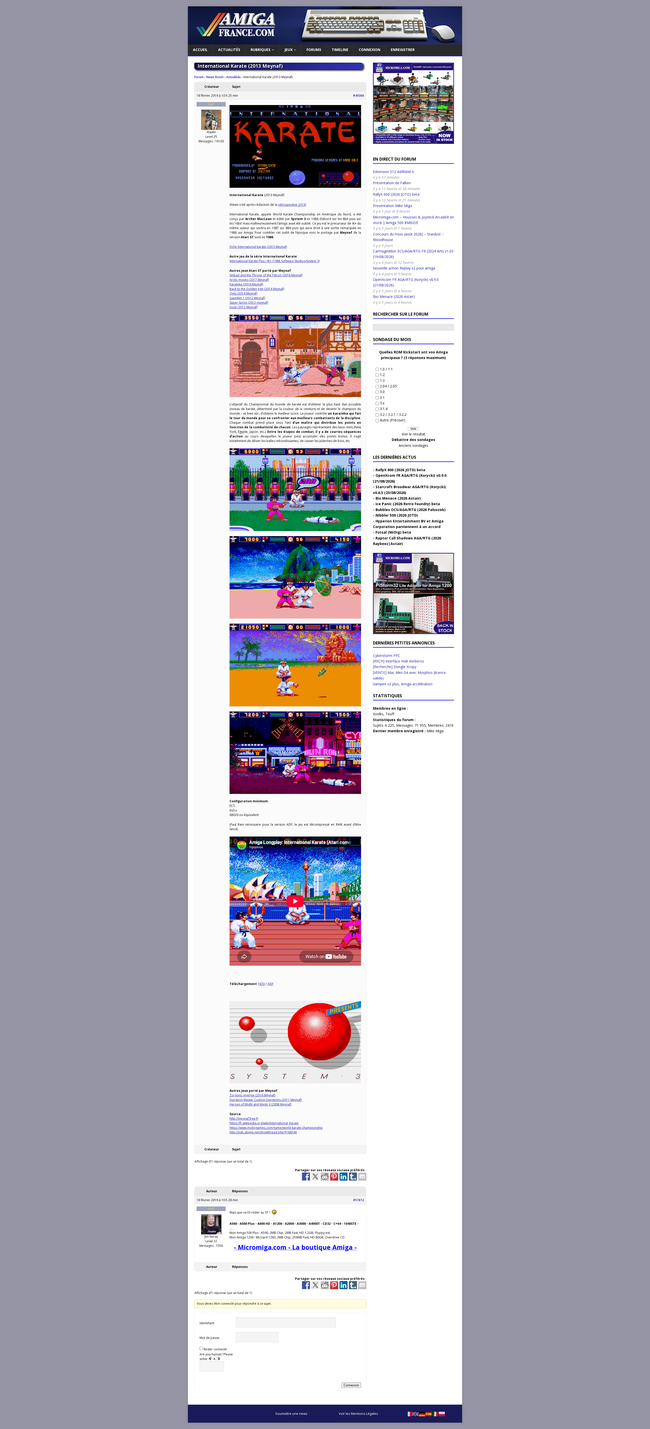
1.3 (382, 380)
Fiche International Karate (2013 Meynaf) (258, 247)
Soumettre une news (291, 1413)
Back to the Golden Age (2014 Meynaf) (257, 289)
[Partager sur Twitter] (315, 1176)
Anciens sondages (413, 445)
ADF (270, 984)
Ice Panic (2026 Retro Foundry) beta (408, 503)
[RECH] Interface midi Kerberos (398, 661)
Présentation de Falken (392, 182)
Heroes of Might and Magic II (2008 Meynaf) (260, 1104)
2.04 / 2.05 (388, 386)
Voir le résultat (413, 434)
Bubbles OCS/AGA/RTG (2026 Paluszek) (411, 509)
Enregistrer (403, 49)
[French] (409, 1413)
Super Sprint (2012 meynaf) (249, 302)
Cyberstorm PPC (386, 655)
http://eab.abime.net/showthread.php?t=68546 (263, 1132)
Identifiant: (207, 1323)
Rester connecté (215, 1349)
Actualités (229, 49)
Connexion (369, 49)
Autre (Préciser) (392, 420)
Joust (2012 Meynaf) (243, 307)
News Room (215, 77)
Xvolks (378, 713)
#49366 (358, 95)
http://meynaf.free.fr (244, 1118)
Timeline (340, 49)
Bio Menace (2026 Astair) (394, 296)
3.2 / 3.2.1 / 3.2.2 (393, 414)
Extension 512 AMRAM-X (393, 171)
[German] (422, 1413)
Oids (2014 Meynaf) (243, 293)
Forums (313, 49)
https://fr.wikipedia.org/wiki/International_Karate (264, 1123)
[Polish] (442, 1413)
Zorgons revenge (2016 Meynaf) (252, 1095)
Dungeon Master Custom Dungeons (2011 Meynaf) (266, 1100)
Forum (199, 77)
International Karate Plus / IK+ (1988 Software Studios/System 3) (275, 261)
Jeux (288, 49)
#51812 (358, 1200)
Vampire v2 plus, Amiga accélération (402, 684)
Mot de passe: (210, 1338)
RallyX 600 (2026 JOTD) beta (396, 194)
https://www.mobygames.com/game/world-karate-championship (276, 1128)
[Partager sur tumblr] (353, 1176)
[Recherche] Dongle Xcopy (394, 666)
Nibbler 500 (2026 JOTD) (397, 515)
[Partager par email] (362, 1176)
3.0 (382, 391)
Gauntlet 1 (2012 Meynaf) (247, 298)
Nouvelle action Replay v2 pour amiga (404, 268)
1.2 (382, 374)
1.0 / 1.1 (386, 369)
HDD (261, 984)
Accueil (200, 49)
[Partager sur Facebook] (306, 1176)
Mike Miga (435, 730)
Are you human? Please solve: (216, 1356)
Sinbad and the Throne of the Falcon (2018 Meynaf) (266, 275)
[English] (415, 1413)
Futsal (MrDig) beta (393, 532)
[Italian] (435, 1413)
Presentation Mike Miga (392, 205)
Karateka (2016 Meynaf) (246, 284)
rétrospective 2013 (291, 204)
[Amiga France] (325, 41)
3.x (382, 403)
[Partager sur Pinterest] (334, 1176)
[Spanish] (429, 1413)
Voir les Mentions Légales (358, 1413)
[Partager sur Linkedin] (343, 1176)
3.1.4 (383, 408)
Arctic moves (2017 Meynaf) (249, 280)
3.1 (382, 397)
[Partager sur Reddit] (325, 1176)
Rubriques (260, 49)
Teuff (389, 713)
